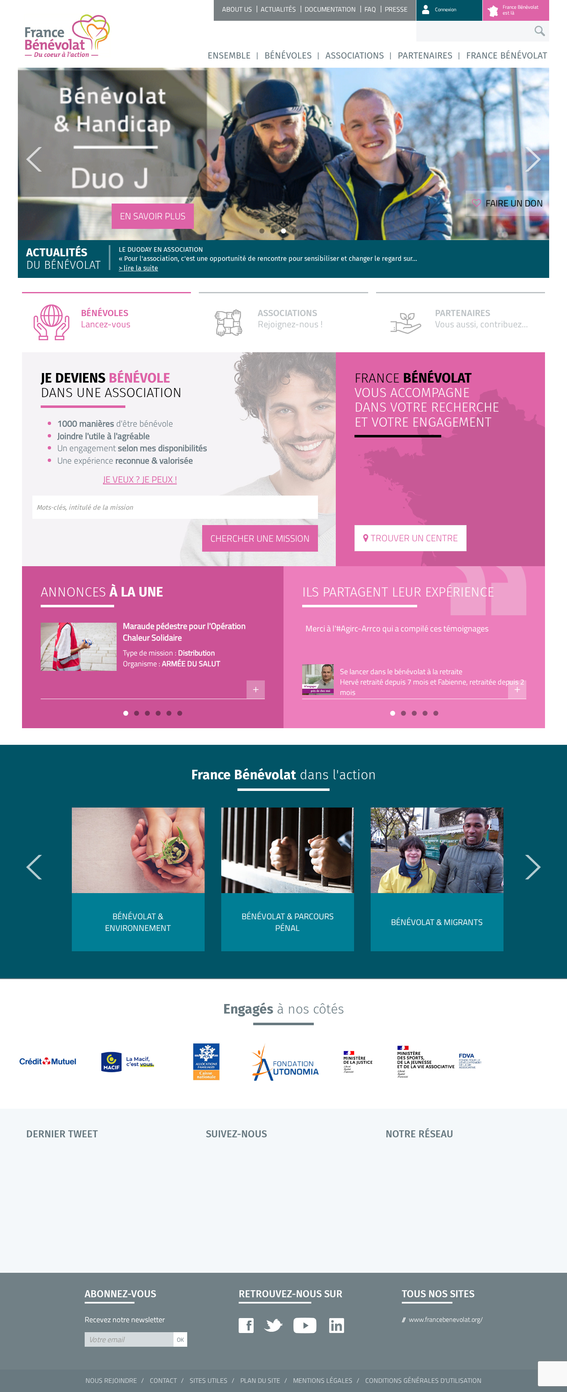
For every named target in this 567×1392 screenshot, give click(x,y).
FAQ (370, 9)
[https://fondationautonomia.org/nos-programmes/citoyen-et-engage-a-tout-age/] (291, 1061)
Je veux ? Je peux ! (140, 479)
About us (237, 9)
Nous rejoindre (111, 1380)
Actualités (278, 9)
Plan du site (260, 1380)
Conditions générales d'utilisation (423, 1380)
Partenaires (425, 55)
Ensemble (229, 55)
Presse (396, 9)
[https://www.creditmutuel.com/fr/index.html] (52, 1061)
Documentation (330, 9)
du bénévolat (63, 259)
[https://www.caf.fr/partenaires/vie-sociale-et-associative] (211, 1061)
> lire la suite (138, 268)
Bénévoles (288, 55)
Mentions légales (322, 1380)
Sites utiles (208, 1380)
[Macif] (132, 1061)
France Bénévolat (506, 55)
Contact (163, 1380)
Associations (354, 55)
